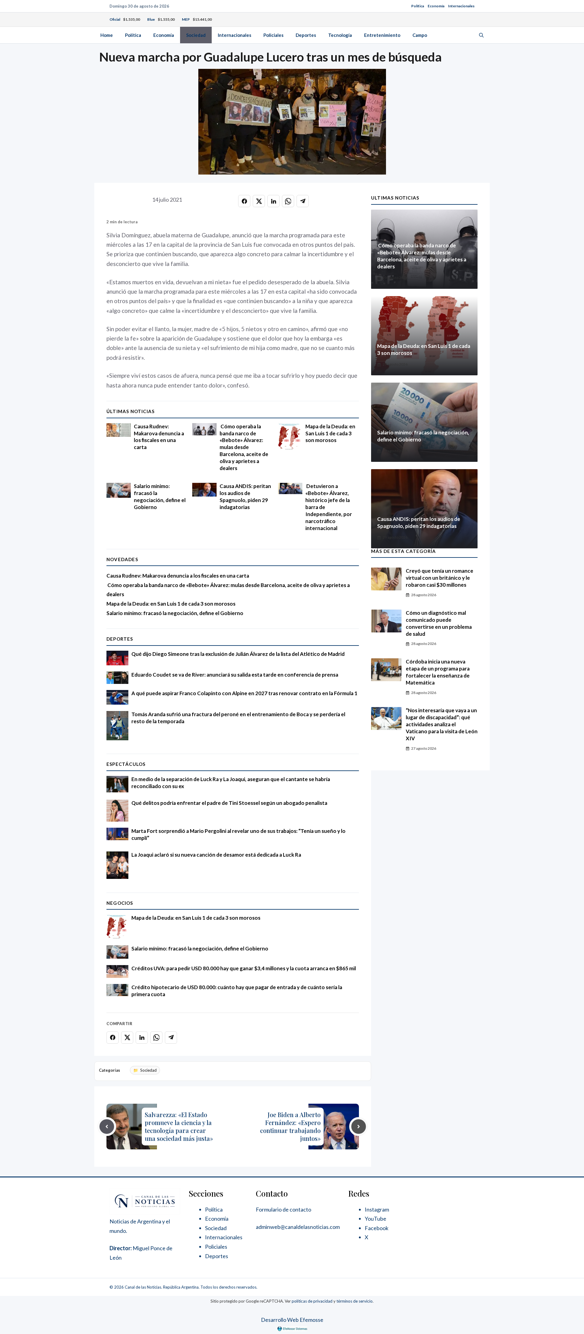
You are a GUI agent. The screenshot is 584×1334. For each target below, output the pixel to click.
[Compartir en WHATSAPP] (288, 201)
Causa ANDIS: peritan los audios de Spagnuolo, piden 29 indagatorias (245, 496)
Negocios (119, 903)
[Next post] (358, 1126)
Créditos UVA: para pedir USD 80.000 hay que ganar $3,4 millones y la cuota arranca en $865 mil (243, 968)
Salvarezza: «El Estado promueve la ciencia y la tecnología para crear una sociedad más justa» (179, 1126)
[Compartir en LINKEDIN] (273, 201)
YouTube (375, 1218)
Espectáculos (125, 764)
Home (106, 35)
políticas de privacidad (312, 1301)
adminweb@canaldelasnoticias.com (298, 1226)
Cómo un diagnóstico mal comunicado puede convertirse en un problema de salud (439, 623)
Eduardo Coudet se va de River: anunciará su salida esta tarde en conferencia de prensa (234, 674)
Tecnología (340, 35)
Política (417, 6)
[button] (481, 35)
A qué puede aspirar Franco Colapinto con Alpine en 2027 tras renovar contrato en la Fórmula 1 (244, 693)
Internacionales (461, 6)
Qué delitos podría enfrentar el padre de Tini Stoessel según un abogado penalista (229, 803)
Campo (419, 35)
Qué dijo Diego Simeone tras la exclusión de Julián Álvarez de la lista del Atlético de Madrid (238, 654)
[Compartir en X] (259, 201)
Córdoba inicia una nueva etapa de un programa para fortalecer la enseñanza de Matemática (438, 672)
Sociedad (196, 35)
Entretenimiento (382, 35)
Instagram (377, 1209)
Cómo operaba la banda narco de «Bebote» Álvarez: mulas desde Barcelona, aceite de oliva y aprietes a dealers (244, 447)
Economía (436, 6)
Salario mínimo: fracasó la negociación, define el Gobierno (160, 496)
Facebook (376, 1228)
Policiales (273, 35)
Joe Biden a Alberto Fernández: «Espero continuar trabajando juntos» (290, 1126)
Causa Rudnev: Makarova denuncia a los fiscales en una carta (159, 437)
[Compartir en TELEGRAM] (303, 201)
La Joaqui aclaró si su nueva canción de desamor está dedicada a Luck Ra (216, 854)
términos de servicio (354, 1301)
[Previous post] (106, 1126)
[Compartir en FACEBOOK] (244, 201)
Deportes (306, 35)
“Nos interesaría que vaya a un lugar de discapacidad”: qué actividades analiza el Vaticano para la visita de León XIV (442, 724)
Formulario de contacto (283, 1209)
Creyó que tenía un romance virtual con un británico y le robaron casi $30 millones (439, 578)
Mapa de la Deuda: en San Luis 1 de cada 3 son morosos (330, 433)
